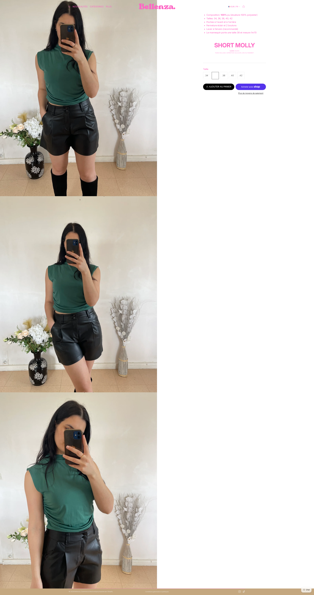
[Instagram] (239, 591)
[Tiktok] (243, 591)
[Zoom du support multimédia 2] (78, 294)
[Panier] (243, 6)
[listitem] (109, 6)
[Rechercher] (69, 6)
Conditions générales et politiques (157, 592)
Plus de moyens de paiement (250, 93)
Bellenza (77, 591)
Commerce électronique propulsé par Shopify (97, 591)
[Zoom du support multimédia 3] (78, 490)
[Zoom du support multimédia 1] (78, 98)
